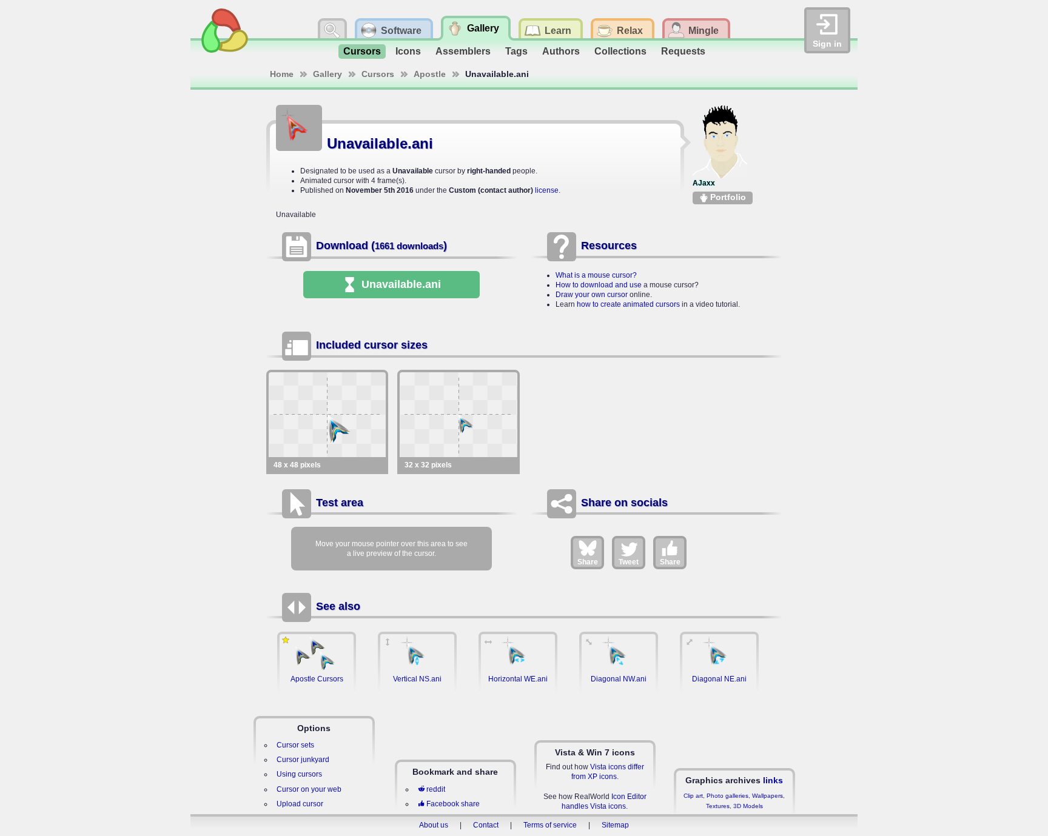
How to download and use (599, 285)
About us (433, 825)
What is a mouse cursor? (596, 275)
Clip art (693, 795)
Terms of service (550, 825)
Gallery (327, 74)
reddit (435, 789)
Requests (683, 51)
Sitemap (615, 825)
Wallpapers (767, 795)
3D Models (748, 806)
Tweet (629, 562)
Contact (486, 825)
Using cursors (299, 774)
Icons (408, 51)
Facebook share (453, 804)
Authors (561, 51)
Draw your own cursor (592, 294)
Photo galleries (727, 795)
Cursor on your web (309, 789)
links (773, 780)
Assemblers (463, 51)
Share (587, 562)
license (547, 190)
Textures (718, 806)
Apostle (430, 74)
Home (282, 74)
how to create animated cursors (628, 304)
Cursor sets (295, 745)
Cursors (362, 51)
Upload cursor (300, 804)
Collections (620, 51)
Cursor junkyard (303, 759)
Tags (516, 51)
